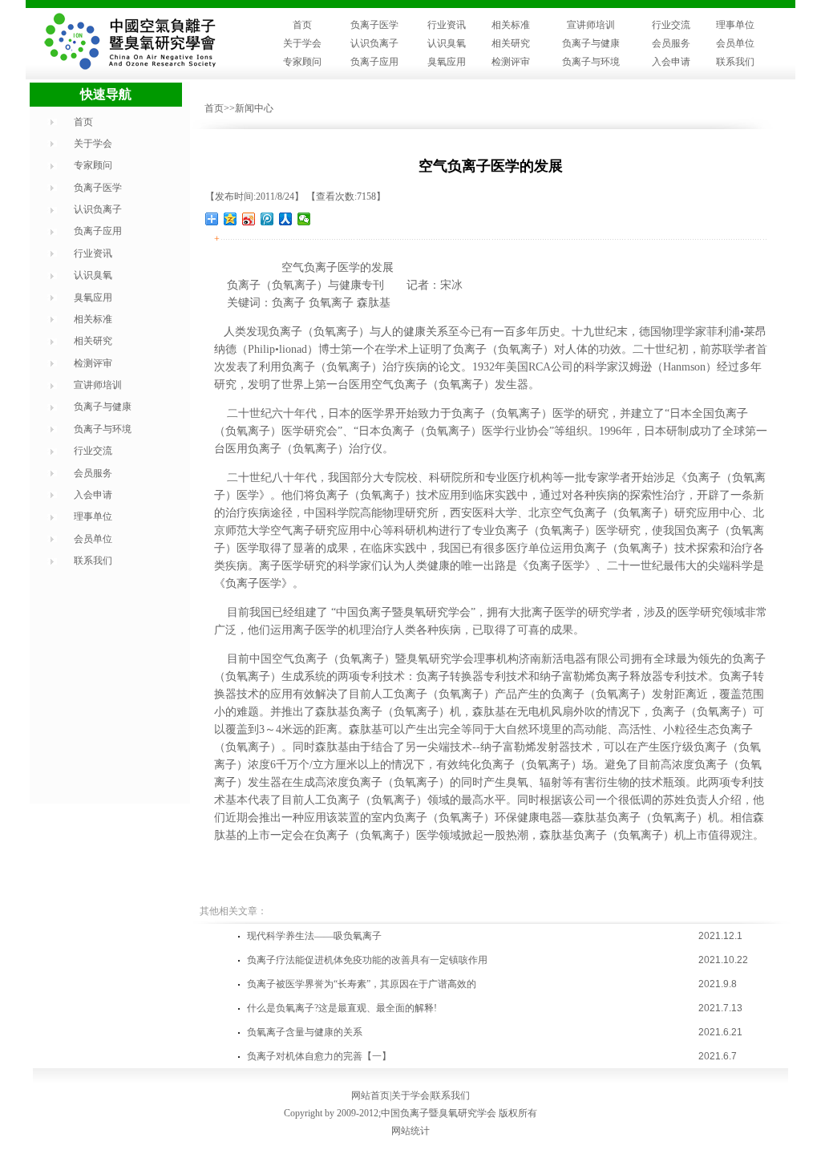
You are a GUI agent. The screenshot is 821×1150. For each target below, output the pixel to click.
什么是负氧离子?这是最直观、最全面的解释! (342, 1008)
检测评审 (510, 61)
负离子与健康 (591, 43)
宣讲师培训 (591, 24)
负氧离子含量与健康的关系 (304, 1032)
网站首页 (370, 1095)
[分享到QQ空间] (230, 219)
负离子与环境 (591, 61)
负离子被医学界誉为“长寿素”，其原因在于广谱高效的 (361, 984)
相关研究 (510, 43)
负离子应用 (374, 61)
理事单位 (735, 24)
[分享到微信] (304, 219)
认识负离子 (374, 43)
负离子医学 (374, 24)
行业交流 (671, 24)
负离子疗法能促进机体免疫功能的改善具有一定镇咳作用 (367, 960)
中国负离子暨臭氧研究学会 (438, 1113)
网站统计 (410, 1130)
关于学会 (302, 43)
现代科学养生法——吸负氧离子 (314, 935)
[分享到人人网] (286, 219)
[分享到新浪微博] (249, 219)
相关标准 (510, 24)
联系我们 (735, 61)
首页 (302, 24)
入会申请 (671, 61)
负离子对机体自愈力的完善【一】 (319, 1056)
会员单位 (735, 43)
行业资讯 (446, 24)
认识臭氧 (446, 43)
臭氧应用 (446, 61)
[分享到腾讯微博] (267, 219)
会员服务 (671, 43)
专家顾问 (302, 61)
